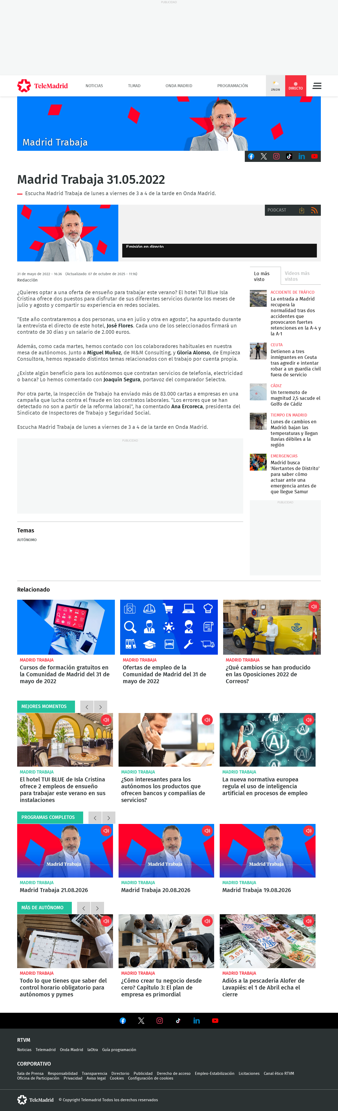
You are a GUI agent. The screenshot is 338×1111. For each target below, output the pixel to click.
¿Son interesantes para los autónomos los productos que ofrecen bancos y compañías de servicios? (166, 740)
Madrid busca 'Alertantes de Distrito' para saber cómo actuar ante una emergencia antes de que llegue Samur (258, 462)
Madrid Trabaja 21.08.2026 (65, 851)
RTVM (23, 1040)
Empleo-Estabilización (214, 1074)
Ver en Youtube (215, 1020)
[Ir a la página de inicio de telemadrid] (42, 85)
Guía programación (119, 1050)
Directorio (120, 1074)
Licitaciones (249, 1074)
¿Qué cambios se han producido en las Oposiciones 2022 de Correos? (272, 627)
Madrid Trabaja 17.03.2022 (67, 233)
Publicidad (143, 1074)
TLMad (134, 86)
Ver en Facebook (123, 1022)
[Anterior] (86, 707)
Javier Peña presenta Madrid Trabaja (169, 123)
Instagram (276, 156)
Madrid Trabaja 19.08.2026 (268, 851)
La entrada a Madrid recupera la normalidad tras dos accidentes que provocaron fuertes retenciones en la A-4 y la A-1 (258, 298)
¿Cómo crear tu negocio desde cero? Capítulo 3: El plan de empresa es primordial (166, 941)
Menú (316, 85)
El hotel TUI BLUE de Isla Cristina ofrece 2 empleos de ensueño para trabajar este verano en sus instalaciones (65, 740)
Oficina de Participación (38, 1078)
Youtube (314, 156)
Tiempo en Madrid (289, 415)
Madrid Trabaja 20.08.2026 (166, 851)
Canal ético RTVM (279, 1074)
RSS (314, 210)
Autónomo (27, 540)
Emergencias (284, 456)
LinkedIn (301, 156)
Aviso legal (96, 1078)
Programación (232, 86)
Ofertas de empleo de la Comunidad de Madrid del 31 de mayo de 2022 (169, 627)
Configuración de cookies (150, 1078)
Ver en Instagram (159, 1020)
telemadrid (35, 1100)
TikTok (289, 156)
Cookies (117, 1078)
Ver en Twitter (141, 1022)
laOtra (92, 1050)
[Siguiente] (100, 707)
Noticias (94, 86)
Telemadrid (46, 1050)
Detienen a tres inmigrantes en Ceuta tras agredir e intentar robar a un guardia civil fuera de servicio (258, 351)
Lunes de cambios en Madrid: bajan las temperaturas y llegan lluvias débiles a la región (258, 421)
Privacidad (73, 1078)
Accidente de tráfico (292, 292)
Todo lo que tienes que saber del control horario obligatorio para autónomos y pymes (65, 941)
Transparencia (94, 1074)
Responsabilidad (63, 1074)
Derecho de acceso (174, 1074)
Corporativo (34, 1064)
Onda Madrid (179, 86)
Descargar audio (301, 210)
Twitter (263, 156)
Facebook (251, 156)
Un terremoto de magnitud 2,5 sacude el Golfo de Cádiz (258, 391)
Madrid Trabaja (37, 660)
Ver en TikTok (178, 1022)
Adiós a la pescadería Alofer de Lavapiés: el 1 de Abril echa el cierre (268, 941)
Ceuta (277, 345)
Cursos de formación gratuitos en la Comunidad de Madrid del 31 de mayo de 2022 (66, 627)
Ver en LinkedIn (196, 1020)
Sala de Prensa (30, 1074)
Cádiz (276, 386)
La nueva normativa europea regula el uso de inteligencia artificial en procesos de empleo (268, 740)
